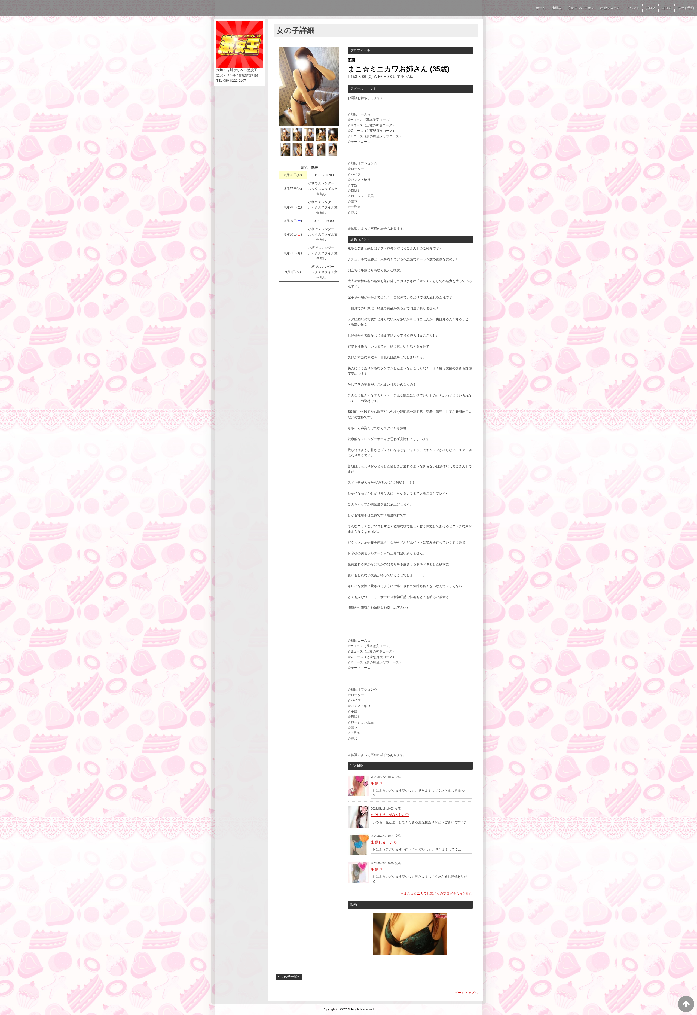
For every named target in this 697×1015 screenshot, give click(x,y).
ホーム (541, 8)
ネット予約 (686, 8)
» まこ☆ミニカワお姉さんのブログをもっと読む (436, 893)
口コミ (666, 8)
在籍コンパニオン (581, 8)
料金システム (610, 8)
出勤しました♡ (384, 842)
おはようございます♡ (390, 815)
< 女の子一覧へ (289, 977)
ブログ (650, 8)
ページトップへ (466, 993)
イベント (632, 8)
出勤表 (557, 8)
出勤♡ (376, 783)
